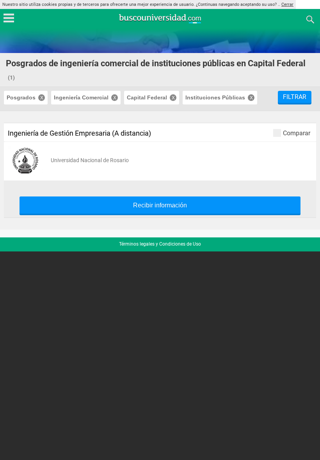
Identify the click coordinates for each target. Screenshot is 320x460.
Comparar (296, 132)
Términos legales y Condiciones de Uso (160, 244)
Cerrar (287, 4)
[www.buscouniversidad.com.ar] (160, 22)
